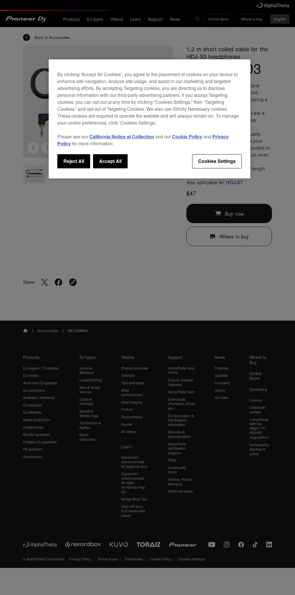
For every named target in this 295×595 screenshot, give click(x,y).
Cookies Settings (217, 161)
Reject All (73, 161)
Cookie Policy (187, 136)
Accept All (110, 161)
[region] (149, 118)
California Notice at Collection (121, 136)
